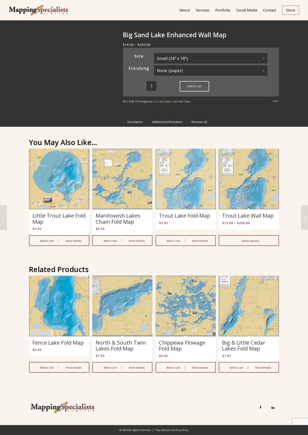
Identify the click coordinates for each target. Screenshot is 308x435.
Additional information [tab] (167, 122)
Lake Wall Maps (181, 101)
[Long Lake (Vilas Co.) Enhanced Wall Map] (3, 217)
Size (139, 56)
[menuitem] (185, 10)
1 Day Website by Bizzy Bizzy (171, 430)
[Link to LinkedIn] (273, 407)
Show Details (73, 240)
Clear (276, 101)
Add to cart (194, 86)
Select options (250, 240)
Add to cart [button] (46, 240)
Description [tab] (135, 122)
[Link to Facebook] (260, 407)
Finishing (139, 68)
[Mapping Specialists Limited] (38, 10)
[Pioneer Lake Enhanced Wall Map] (304, 217)
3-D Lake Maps (162, 101)
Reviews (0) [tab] (199, 122)
